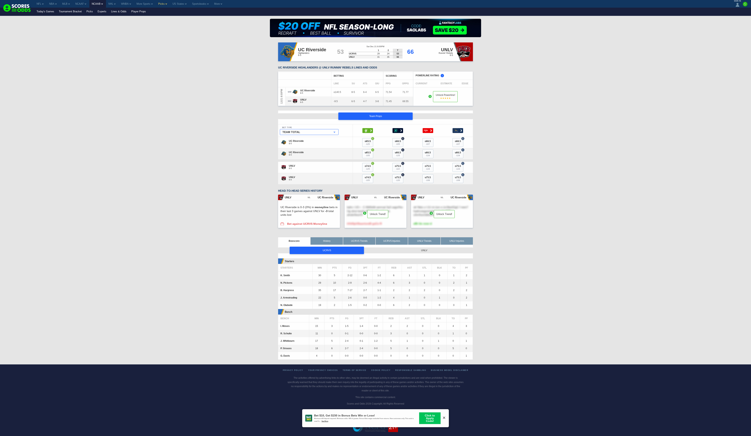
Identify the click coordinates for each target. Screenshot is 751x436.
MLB (64, 3)
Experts (102, 11)
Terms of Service (355, 370)
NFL (39, 3)
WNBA (125, 3)
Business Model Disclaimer (449, 370)
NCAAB (96, 3)
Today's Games (45, 11)
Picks (89, 11)
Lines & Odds (119, 11)
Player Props (138, 11)
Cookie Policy (381, 370)
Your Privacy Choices (323, 370)
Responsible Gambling (410, 370)
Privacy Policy (293, 370)
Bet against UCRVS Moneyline (307, 223)
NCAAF (79, 3)
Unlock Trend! (378, 214)
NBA (51, 3)
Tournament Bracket (70, 11)
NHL (110, 3)
